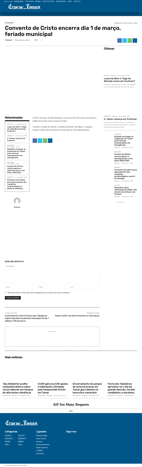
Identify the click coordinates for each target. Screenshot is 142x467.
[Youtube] (138, 1)
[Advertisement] (52, 235)
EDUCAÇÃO (10, 162)
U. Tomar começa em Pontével (16, 139)
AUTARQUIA (10, 145)
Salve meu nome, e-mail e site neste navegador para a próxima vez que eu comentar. (39, 293)
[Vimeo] (135, 1)
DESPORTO (10, 135)
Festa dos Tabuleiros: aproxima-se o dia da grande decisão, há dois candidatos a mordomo (121, 388)
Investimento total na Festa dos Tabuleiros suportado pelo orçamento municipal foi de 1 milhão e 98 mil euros (27, 318)
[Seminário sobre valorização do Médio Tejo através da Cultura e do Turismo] (108, 189)
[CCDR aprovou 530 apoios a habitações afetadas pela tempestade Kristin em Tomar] (53, 370)
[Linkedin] (135, 40)
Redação (9, 40)
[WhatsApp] (130, 40)
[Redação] (17, 200)
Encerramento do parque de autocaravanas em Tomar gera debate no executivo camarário (87, 388)
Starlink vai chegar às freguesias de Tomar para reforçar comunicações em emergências (16, 153)
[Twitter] (133, 1)
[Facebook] (128, 1)
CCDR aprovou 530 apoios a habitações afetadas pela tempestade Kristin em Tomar (53, 388)
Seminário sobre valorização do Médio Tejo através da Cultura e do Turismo (125, 191)
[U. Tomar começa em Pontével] (120, 103)
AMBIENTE (10, 177)
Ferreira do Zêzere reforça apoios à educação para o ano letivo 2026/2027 (16, 169)
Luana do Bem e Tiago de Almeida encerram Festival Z (17, 129)
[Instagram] (130, 1)
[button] (136, 14)
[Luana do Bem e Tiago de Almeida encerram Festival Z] (120, 62)
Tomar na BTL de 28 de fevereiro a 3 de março (77, 316)
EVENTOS (10, 124)
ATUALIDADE (9, 23)
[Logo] (24, 6)
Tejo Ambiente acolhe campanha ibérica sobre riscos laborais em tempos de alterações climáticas (18, 388)
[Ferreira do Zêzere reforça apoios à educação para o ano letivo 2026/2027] (108, 155)
